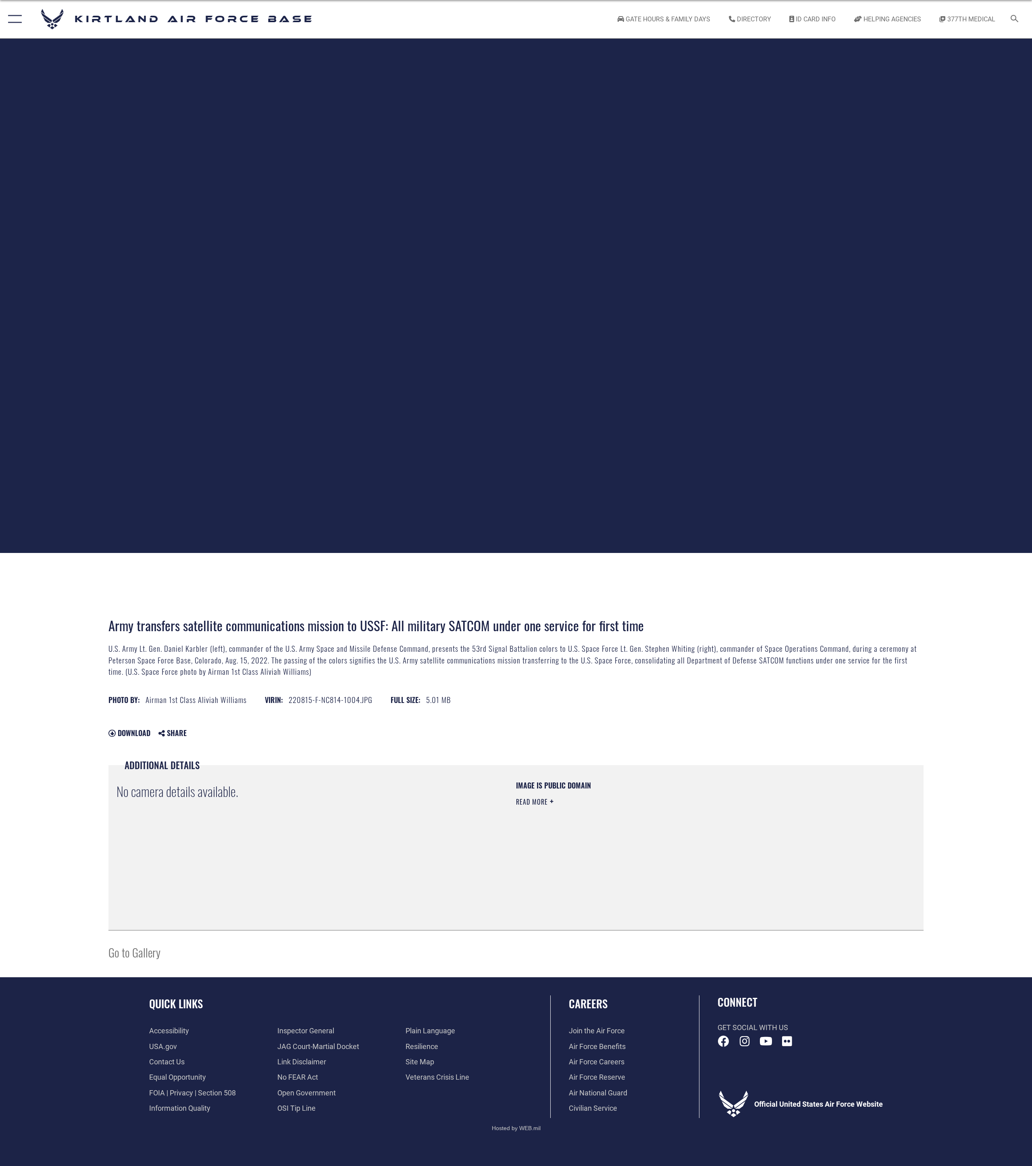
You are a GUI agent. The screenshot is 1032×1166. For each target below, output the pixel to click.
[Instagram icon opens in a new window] (745, 1041)
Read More (533, 802)
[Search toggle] (1015, 19)
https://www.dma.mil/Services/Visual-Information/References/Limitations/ (610, 841)
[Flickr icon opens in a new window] (787, 1041)
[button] (13, 19)
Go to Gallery (134, 952)
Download (133, 733)
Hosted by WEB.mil (516, 1128)
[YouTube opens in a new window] (766, 1041)
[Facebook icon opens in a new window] (724, 1041)
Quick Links (176, 1003)
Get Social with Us (753, 1027)
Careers (588, 1003)
